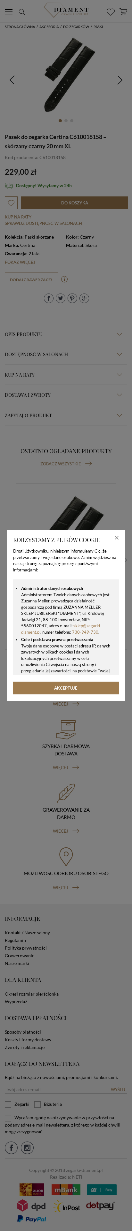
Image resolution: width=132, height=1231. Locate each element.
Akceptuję (66, 688)
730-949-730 (85, 632)
